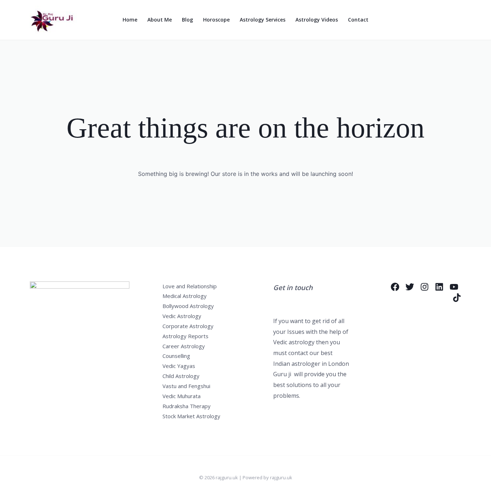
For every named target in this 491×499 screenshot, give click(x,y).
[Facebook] (395, 287)
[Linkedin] (439, 287)
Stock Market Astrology (191, 416)
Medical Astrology (184, 295)
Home (130, 19)
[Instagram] (424, 287)
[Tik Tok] (457, 297)
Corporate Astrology (188, 326)
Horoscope (216, 19)
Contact (358, 19)
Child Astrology (180, 375)
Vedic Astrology (181, 316)
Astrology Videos (316, 19)
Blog (187, 19)
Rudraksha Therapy (186, 406)
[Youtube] (454, 287)
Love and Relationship (189, 286)
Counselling (176, 355)
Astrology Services (262, 19)
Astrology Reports (185, 336)
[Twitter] (409, 287)
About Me (159, 19)
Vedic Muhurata (181, 396)
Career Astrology (183, 346)
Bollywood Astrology (188, 305)
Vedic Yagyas (178, 365)
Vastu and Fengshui (186, 386)
